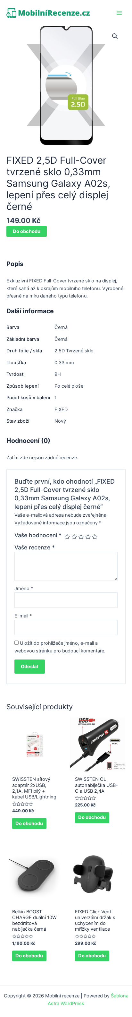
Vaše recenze (34, 547)
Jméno (23, 588)
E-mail (23, 616)
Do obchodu (26, 231)
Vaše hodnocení (38, 535)
